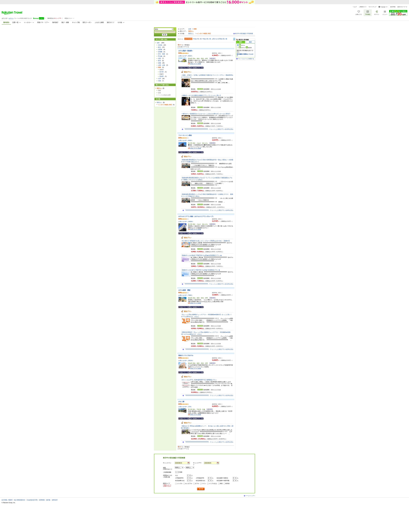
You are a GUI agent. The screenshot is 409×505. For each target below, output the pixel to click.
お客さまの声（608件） (185, 140)
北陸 (159, 58)
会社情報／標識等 (7, 500)
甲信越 (160, 56)
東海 (159, 60)
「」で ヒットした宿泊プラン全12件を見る (208, 129)
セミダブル (188, 483)
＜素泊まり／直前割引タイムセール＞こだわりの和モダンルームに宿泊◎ (205, 114)
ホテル (243, 45)
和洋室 (227, 483)
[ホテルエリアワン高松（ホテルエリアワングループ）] (212, 224)
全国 (189, 29)
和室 (221, 483)
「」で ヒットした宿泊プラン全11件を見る (208, 284)
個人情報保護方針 (19, 500)
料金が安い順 (197, 39)
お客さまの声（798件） (185, 295)
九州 (159, 78)
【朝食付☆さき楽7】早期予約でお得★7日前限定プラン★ (200, 270)
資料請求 (55, 500)
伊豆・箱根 (161, 54)
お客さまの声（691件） (185, 56)
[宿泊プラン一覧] (184, 68)
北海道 (160, 45)
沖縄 (159, 81)
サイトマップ (372, 7)
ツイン (204, 483)
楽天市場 (392, 7)
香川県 (161, 72)
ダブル (197, 483)
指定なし (191, 33)
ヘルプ (355, 7)
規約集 (48, 500)
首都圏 (160, 52)
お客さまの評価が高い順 (219, 39)
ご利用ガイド (363, 7)
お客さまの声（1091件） (186, 360)
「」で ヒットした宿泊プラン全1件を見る (208, 395)
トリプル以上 (213, 483)
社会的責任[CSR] (32, 500)
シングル (179, 483)
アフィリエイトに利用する (246, 59)
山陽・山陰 (161, 65)
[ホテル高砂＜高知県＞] (212, 59)
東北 (159, 47)
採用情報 (42, 500)
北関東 (160, 49)
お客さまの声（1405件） (186, 221)
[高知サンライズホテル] (212, 363)
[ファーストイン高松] (212, 143)
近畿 (159, 63)
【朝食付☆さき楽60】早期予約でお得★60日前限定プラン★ (201, 255)
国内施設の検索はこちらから (245, 54)
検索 (201, 489)
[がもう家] (209, 409)
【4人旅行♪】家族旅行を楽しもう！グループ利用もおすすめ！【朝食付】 (205, 241)
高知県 (161, 76)
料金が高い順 (207, 39)
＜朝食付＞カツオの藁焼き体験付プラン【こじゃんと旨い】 (201, 95)
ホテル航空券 (246, 47)
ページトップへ (250, 495)
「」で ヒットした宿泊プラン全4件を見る (208, 210)
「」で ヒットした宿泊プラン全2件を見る (208, 349)
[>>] (234, 39)
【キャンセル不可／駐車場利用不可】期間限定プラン (199, 380)
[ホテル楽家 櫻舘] (212, 298)
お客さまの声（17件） (185, 407)
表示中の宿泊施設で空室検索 (244, 33)
